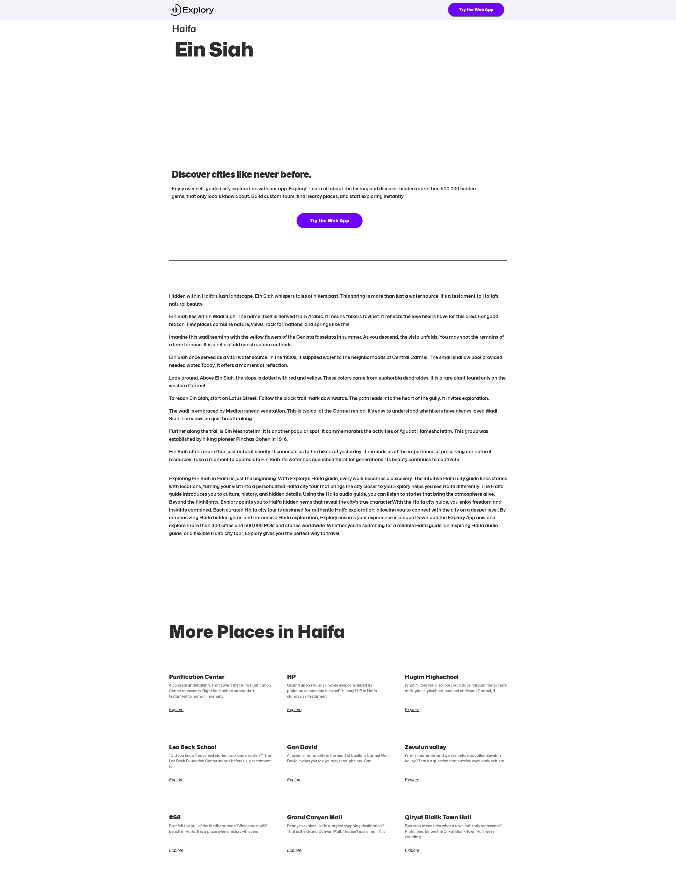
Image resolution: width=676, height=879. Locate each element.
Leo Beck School (192, 747)
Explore (176, 710)
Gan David (302, 747)
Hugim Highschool (432, 676)
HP (291, 676)
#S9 (175, 817)
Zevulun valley (425, 747)
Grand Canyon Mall (314, 817)
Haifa (184, 28)
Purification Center (196, 676)
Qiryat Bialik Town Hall (438, 817)
